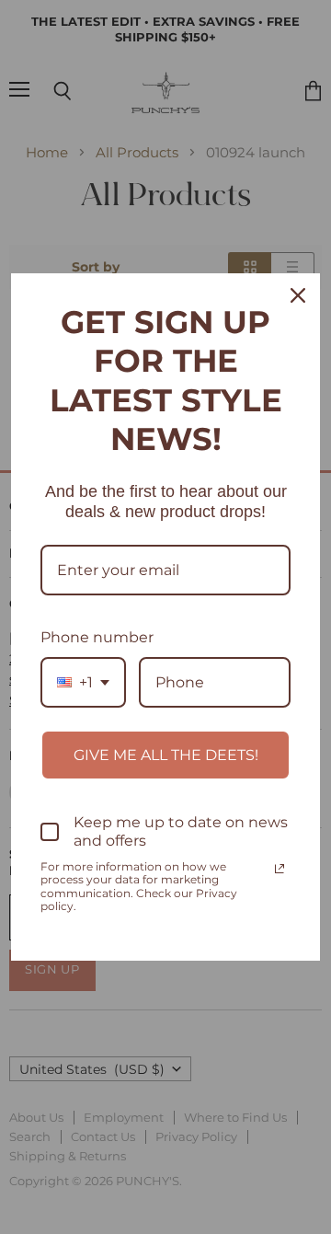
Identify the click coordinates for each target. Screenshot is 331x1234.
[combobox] (83, 682)
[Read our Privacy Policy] (279, 869)
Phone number (97, 637)
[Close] (298, 295)
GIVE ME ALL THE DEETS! (166, 755)
